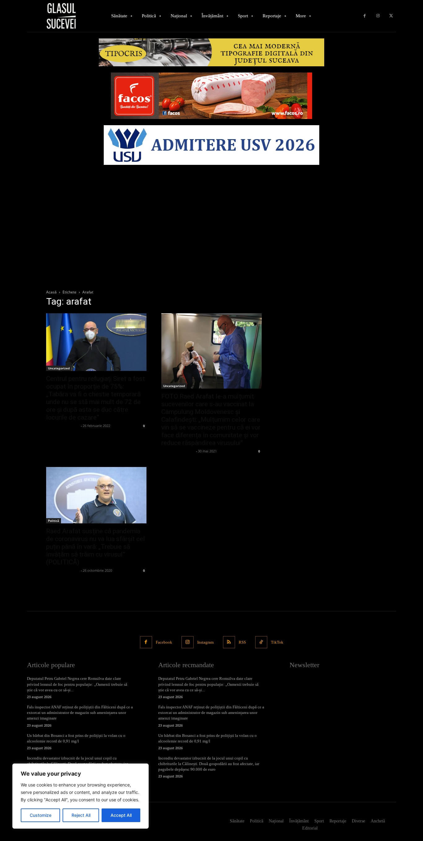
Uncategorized (59, 368)
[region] (80, 796)
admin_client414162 (62, 425)
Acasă (51, 292)
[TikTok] (261, 642)
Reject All (81, 815)
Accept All (121, 815)
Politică (53, 520)
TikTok (277, 642)
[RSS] (229, 642)
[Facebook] (365, 16)
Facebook (164, 642)
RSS (242, 642)
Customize (40, 815)
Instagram (205, 642)
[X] (391, 16)
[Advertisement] (211, 214)
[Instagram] (378, 16)
